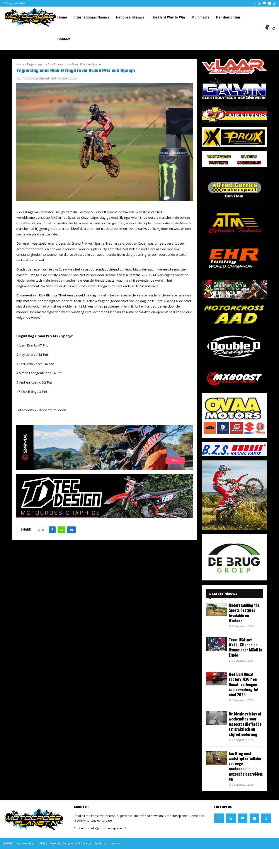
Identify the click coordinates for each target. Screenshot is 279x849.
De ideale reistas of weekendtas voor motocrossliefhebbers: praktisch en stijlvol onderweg (245, 724)
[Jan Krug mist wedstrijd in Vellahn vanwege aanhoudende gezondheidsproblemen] (216, 758)
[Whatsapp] (266, 818)
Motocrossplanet (109, 843)
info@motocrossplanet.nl (108, 828)
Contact (63, 39)
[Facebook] (219, 818)
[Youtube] (242, 818)
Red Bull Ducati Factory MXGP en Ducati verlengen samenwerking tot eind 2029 (244, 684)
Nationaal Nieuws (130, 17)
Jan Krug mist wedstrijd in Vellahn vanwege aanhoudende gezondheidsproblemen (246, 766)
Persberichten (228, 17)
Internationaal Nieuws (91, 17)
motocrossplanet (35, 78)
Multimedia (200, 17)
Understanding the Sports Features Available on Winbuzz (244, 612)
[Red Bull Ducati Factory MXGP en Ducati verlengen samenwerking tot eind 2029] (216, 678)
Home (62, 17)
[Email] (254, 818)
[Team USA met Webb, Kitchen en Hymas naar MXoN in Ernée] (216, 644)
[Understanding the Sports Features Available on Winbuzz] (216, 609)
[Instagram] (231, 818)
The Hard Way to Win (168, 17)
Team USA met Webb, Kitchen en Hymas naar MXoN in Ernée (245, 647)
